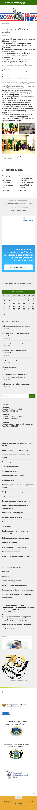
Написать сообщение (18, 267)
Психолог (6, 576)
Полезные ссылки (9, 543)
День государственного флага (16, 326)
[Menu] (34, 2)
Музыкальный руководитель (14, 585)
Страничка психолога (11, 471)
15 (29, 303)
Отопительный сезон (11, 552)
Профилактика (8, 480)
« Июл (4, 314)
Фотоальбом (7, 522)
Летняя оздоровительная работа (15, 501)
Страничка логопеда (10, 466)
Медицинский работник (12, 581)
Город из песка (9, 367)
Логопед (5, 571)
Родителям (6, 526)
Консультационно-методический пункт (16, 456)
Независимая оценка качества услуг (18, 547)
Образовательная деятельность (15, 450)
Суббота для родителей (12, 496)
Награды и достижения (12, 517)
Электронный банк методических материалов (16, 595)
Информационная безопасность (15, 538)
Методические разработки (13, 476)
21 (24, 306)
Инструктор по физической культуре (18, 590)
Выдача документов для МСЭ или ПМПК (16, 444)
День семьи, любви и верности (16, 384)
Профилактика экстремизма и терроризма (15, 532)
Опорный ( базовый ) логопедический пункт (18, 486)
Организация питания (11, 462)
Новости (5, 23)
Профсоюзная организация (13, 492)
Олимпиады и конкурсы (12, 513)
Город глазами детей (12, 360)
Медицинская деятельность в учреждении (15, 507)
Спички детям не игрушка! (15, 343)
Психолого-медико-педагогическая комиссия (17, 557)
